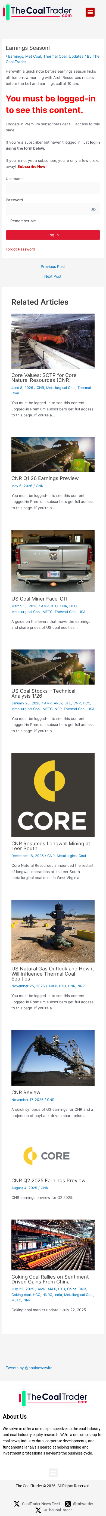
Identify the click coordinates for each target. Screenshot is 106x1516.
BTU (54, 606)
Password (14, 200)
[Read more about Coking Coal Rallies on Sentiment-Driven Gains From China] (53, 1244)
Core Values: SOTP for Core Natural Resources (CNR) (44, 377)
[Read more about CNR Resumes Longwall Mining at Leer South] (53, 795)
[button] (90, 12)
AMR (45, 606)
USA (82, 612)
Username (15, 179)
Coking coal (21, 1295)
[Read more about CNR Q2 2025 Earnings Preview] (53, 1155)
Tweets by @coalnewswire (29, 1368)
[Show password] (92, 209)
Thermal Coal (55, 56)
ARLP (58, 703)
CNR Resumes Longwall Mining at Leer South (50, 845)
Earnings (15, 56)
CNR (40, 388)
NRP (58, 709)
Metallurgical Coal (60, 388)
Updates (76, 56)
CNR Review (25, 1092)
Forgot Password (20, 249)
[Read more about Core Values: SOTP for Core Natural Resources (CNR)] (53, 341)
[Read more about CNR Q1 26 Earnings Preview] (53, 454)
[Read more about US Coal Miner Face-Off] (53, 561)
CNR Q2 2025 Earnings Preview (48, 1180)
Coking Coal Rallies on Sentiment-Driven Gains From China (51, 1279)
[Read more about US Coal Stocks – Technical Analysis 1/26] (53, 666)
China (71, 1289)
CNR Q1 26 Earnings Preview (45, 478)
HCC (73, 606)
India (58, 1295)
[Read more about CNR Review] (53, 1058)
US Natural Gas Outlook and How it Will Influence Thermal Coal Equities (52, 973)
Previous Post (53, 267)
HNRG (47, 1295)
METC (47, 612)
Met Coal (33, 56)
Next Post (52, 277)
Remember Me (22, 221)
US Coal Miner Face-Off (39, 599)
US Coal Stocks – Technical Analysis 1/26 (43, 693)
